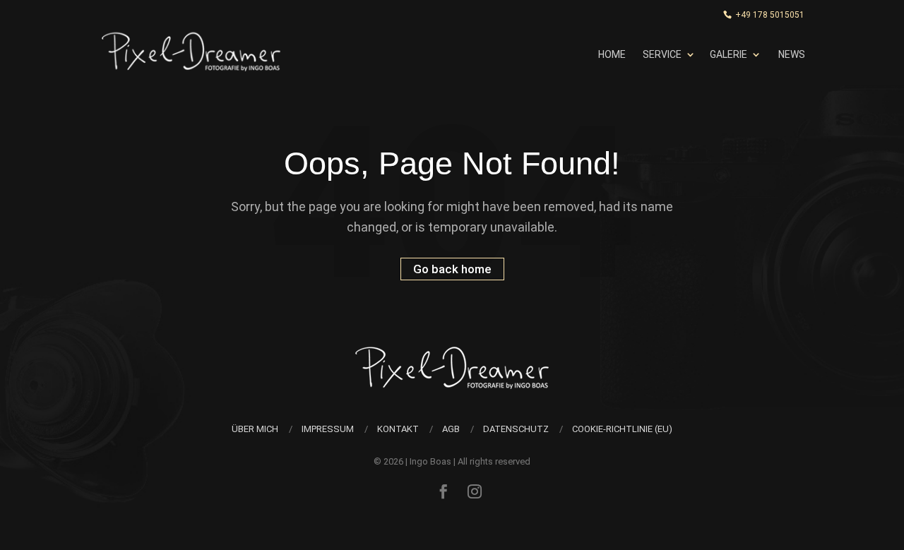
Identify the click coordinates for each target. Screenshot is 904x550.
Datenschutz (516, 429)
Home (612, 54)
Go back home (452, 269)
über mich (255, 429)
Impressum (328, 429)
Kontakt (398, 429)
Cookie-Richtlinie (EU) (622, 429)
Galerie (728, 54)
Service (662, 54)
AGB (451, 429)
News (791, 54)
